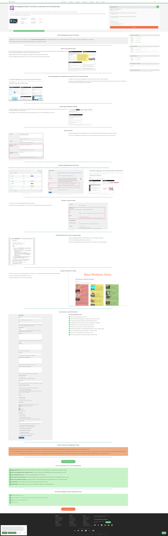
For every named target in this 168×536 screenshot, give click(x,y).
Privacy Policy (21, 529)
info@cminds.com (103, 534)
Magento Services (58, 525)
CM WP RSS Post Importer (16, 453)
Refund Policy (87, 534)
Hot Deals (84, 520)
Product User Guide (138, 38)
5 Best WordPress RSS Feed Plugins (21, 500)
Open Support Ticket (72, 520)
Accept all (4, 532)
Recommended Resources (87, 525)
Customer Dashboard (72, 523)
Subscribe (108, 522)
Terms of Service (80, 534)
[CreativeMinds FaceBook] (98, 525)
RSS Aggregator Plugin (18, 495)
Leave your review (138, 42)
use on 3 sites (115, 14)
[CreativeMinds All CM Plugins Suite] (132, 57)
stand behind (133, 71)
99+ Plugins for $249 (138, 57)
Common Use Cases (72, 518)
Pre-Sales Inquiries (72, 519)
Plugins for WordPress (58, 517)
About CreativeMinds (86, 517)
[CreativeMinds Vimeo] (101, 525)
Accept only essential (12, 532)
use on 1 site (115, 10)
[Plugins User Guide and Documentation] (132, 38)
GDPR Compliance (138, 49)
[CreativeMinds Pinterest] (112, 525)
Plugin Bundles (15, 502)
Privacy (73, 534)
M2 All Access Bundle (58, 520)
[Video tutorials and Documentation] (132, 40)
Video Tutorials (137, 40)
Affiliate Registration (86, 524)
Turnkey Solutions (58, 523)
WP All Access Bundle (58, 519)
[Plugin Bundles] (132, 59)
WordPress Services (58, 524)
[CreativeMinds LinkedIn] (108, 525)
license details (150, 71)
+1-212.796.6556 (95, 534)
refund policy (144, 71)
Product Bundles (137, 59)
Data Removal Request (73, 525)
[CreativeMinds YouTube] (105, 525)
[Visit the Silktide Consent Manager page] (25, 532)
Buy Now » (134, 27)
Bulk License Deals (86, 519)
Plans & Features (115, 7)
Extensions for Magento (59, 518)
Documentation (71, 517)
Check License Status (72, 524)
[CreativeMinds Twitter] (95, 525)
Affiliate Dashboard (86, 523)
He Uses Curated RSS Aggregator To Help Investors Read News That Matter (33, 497)
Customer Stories (85, 518)
